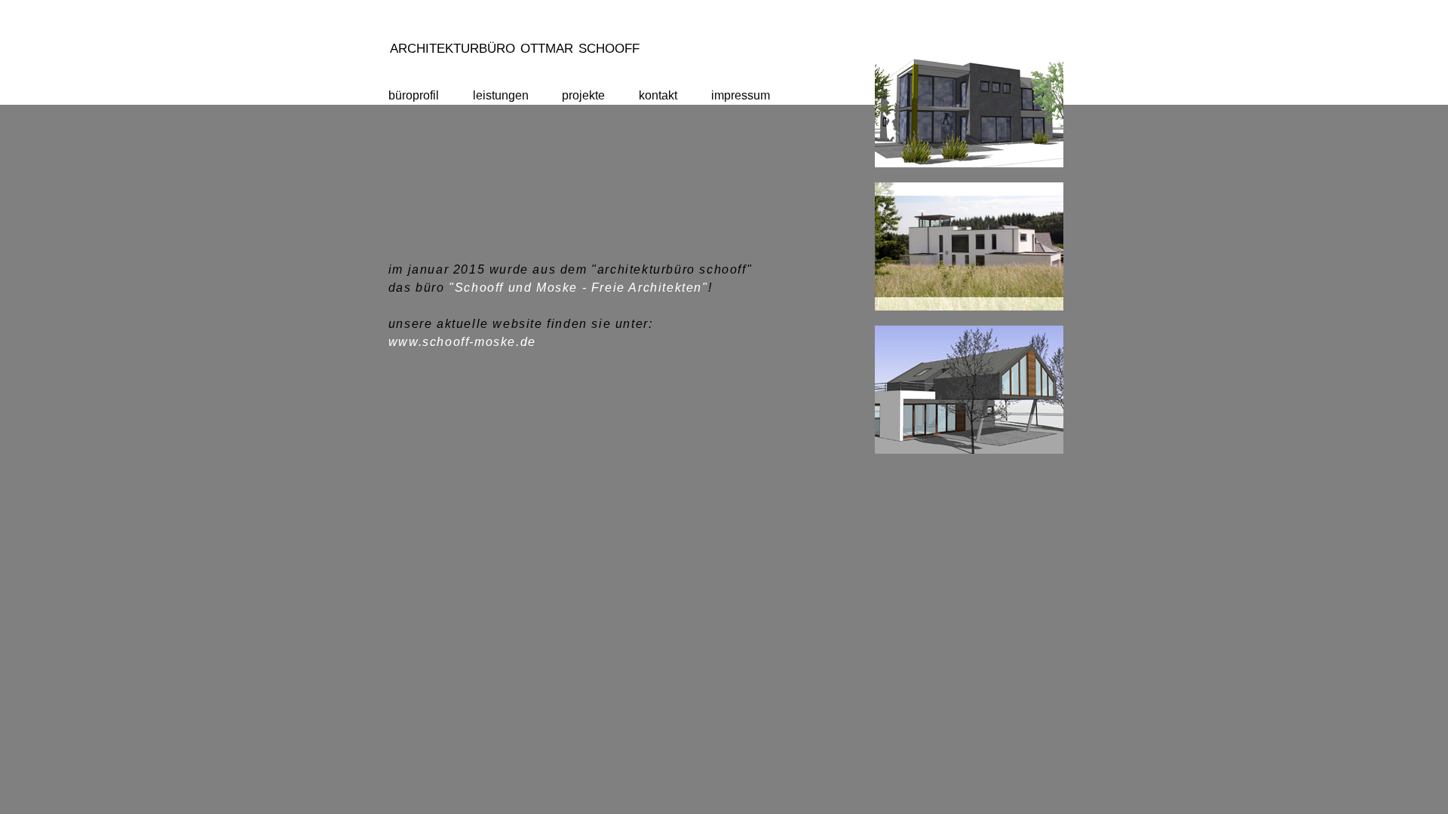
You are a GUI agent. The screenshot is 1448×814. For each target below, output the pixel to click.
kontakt (658, 95)
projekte (583, 95)
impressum (740, 95)
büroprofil (413, 95)
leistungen (501, 95)
